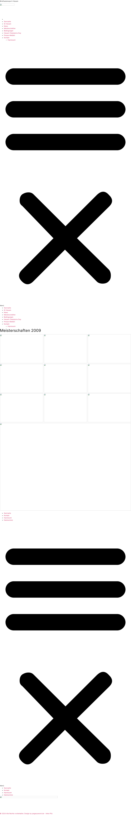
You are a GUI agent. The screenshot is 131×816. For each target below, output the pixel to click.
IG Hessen (7, 24)
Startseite (7, 21)
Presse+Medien (9, 35)
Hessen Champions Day (12, 33)
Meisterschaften (9, 28)
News (6, 26)
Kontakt (6, 38)
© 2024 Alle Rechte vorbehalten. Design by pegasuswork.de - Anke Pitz (26, 813)
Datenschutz (8, 520)
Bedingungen (8, 31)
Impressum (12, 40)
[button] (65, 174)
